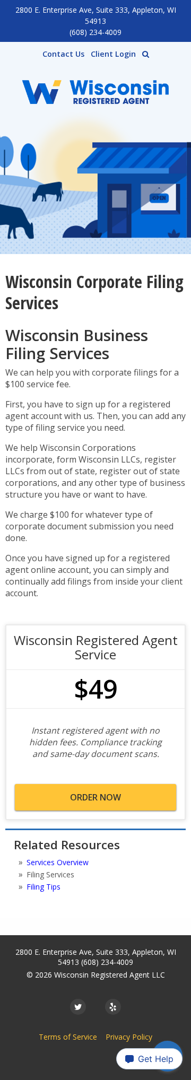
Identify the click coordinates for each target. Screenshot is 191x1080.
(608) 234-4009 (95, 32)
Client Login (113, 54)
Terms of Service (68, 1037)
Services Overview (58, 862)
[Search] (145, 54)
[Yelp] (113, 1007)
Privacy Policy (129, 1037)
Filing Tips (43, 887)
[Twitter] (78, 1007)
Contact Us (63, 54)
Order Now (95, 797)
